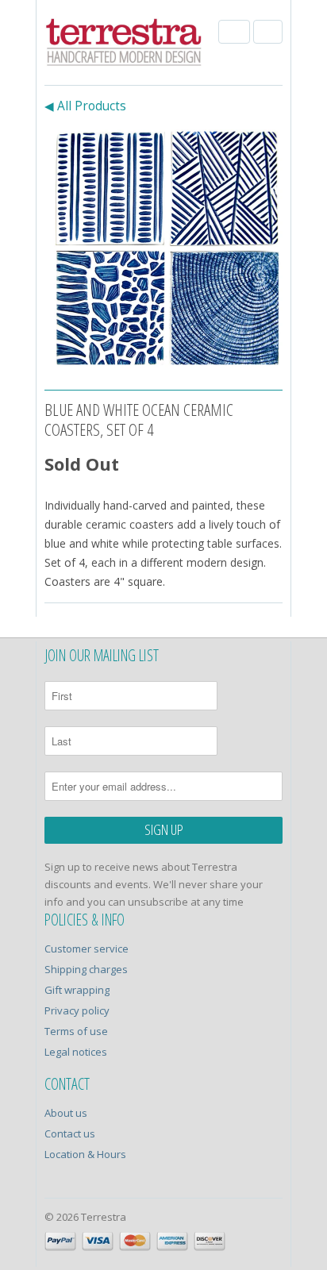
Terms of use (76, 1031)
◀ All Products (85, 106)
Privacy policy (77, 1010)
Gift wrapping (77, 990)
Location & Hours (85, 1154)
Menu (234, 32)
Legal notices (75, 1052)
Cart (268, 32)
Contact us (69, 1133)
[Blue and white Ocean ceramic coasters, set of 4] (163, 248)
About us (65, 1113)
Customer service (86, 948)
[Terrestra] (123, 44)
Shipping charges (86, 969)
